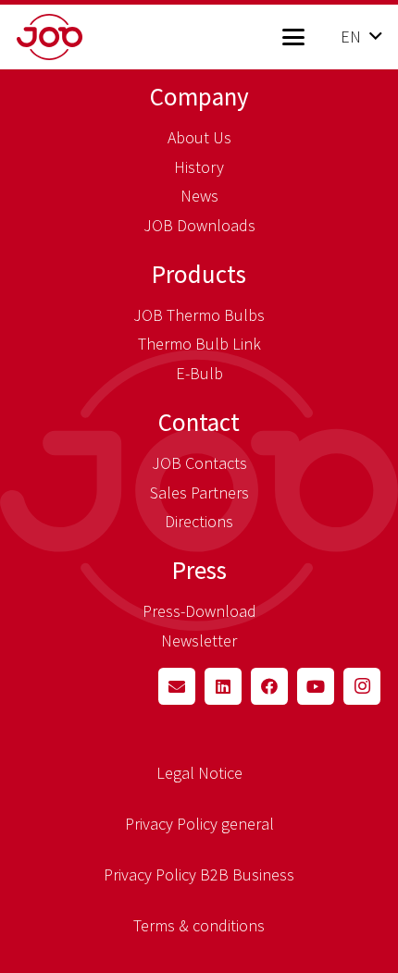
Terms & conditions (199, 925)
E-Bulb (199, 373)
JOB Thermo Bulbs (199, 315)
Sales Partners (199, 492)
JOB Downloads (199, 225)
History (199, 167)
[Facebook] (269, 686)
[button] (292, 37)
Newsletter (199, 640)
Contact (199, 421)
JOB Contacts (199, 463)
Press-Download (199, 611)
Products (199, 273)
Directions (199, 521)
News (199, 195)
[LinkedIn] (223, 686)
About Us (199, 137)
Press (199, 569)
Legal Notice (199, 772)
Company (199, 96)
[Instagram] (361, 686)
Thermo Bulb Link (199, 343)
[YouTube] (315, 686)
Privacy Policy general (199, 823)
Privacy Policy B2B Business (199, 874)
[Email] (176, 686)
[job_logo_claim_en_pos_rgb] (79, 37)
